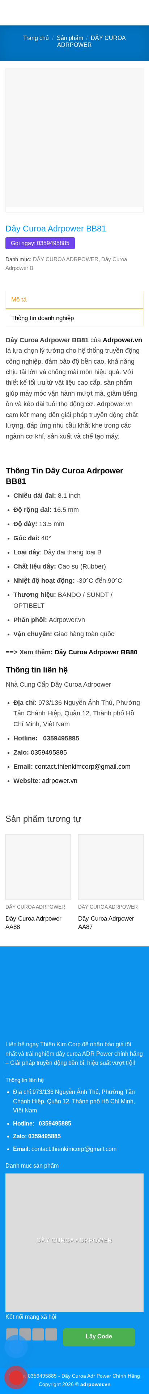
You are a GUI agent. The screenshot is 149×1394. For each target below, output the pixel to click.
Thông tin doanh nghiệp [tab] (42, 318)
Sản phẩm (70, 38)
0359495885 (49, 752)
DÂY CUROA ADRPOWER (65, 259)
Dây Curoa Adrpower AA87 (106, 922)
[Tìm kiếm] (141, 13)
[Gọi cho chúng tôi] (38, 1334)
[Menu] (9, 12)
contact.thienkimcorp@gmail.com (83, 766)
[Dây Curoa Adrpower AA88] (38, 867)
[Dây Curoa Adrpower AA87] (110, 867)
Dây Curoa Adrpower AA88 (33, 922)
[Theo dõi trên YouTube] (51, 1334)
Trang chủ (36, 38)
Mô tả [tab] (18, 299)
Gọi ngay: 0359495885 (40, 243)
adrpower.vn (59, 780)
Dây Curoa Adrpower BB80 (96, 652)
